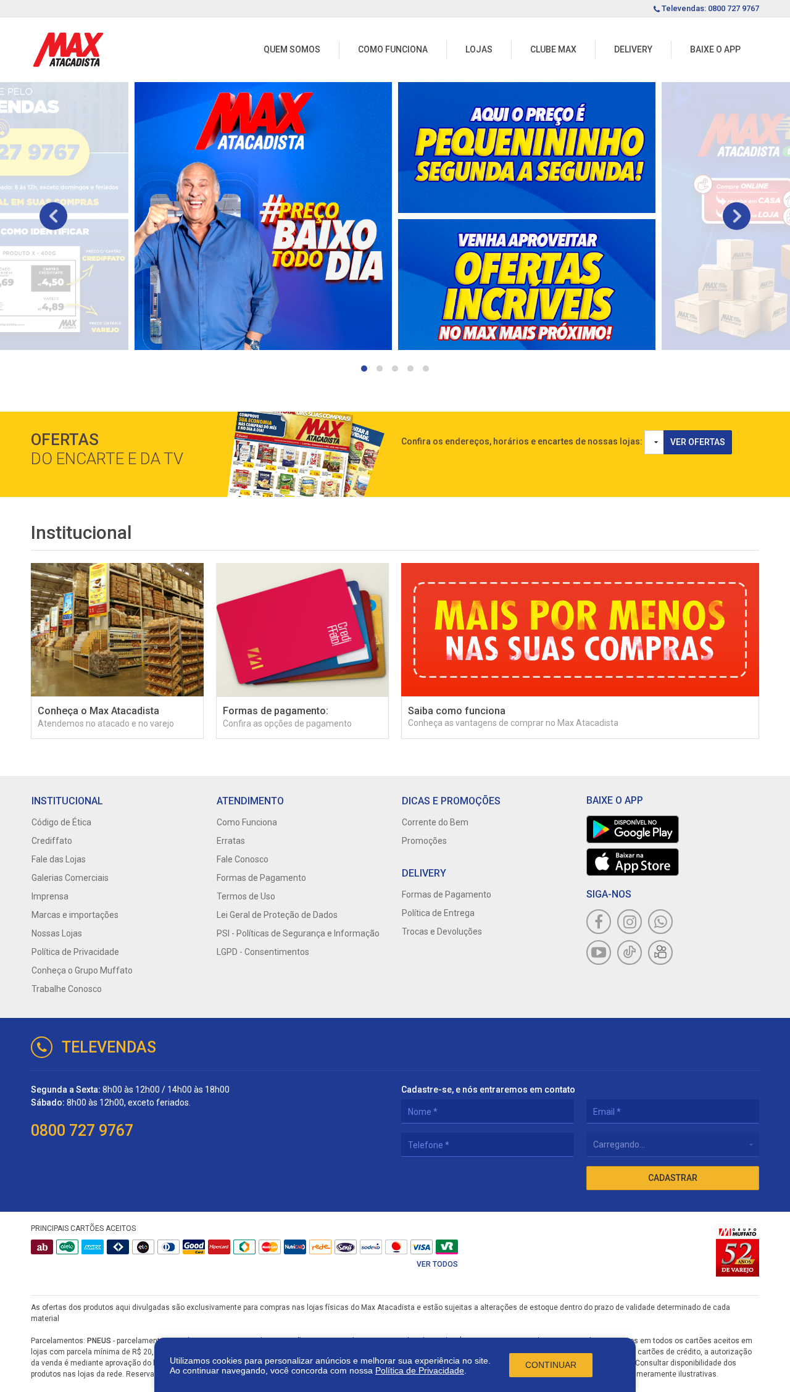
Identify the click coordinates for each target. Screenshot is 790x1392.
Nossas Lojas (56, 933)
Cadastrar (672, 1178)
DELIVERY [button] (424, 873)
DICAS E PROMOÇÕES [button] (451, 801)
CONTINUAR (550, 1365)
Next (736, 216)
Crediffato (51, 841)
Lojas (479, 49)
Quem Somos (292, 49)
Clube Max (553, 49)
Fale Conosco (242, 859)
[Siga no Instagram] (629, 922)
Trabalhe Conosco (66, 989)
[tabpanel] (263, 216)
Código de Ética (61, 822)
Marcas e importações (74, 915)
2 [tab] (379, 368)
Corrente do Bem (435, 822)
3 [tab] (395, 368)
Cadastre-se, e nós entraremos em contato (488, 1089)
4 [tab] (410, 368)
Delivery (633, 49)
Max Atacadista (68, 50)
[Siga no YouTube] (599, 952)
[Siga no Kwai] (660, 952)
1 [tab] (364, 368)
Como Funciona (393, 49)
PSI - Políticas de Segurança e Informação (298, 933)
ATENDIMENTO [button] (250, 801)
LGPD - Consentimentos (263, 952)
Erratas (231, 841)
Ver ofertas (697, 442)
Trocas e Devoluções (442, 931)
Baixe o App (715, 49)
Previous (53, 216)
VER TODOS (437, 1264)
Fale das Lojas (58, 859)
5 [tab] (426, 368)
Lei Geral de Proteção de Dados (277, 915)
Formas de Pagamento (261, 878)
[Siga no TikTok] (629, 952)
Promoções (424, 841)
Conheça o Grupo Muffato (82, 970)
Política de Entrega (438, 913)
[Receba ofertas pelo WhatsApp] (660, 922)
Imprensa (50, 896)
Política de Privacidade (419, 1370)
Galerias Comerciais (70, 878)
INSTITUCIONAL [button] (67, 801)
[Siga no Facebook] (599, 922)
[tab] (117, 801)
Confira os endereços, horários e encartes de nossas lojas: (521, 441)
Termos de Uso (246, 896)
